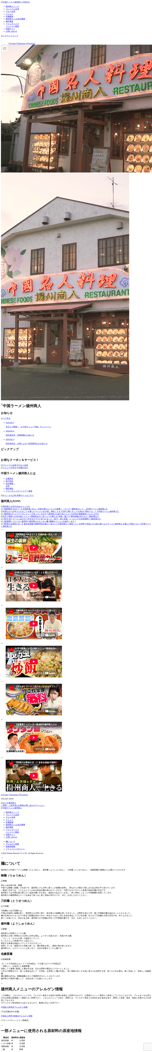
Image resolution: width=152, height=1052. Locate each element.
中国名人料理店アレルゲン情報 (14, 1007)
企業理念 (9, 479)
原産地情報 (10, 847)
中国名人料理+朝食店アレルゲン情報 (16, 1016)
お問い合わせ (11, 31)
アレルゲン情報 (12, 844)
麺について (10, 842)
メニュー (9, 14)
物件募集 (9, 21)
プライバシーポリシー (15, 849)
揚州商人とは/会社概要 (15, 19)
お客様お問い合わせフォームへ (23, 805)
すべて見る (5, 418)
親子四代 (9, 481)
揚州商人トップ (12, 6)
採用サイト (10, 29)
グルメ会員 (10, 11)
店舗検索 (9, 16)
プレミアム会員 (12, 9)
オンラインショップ (9, 36)
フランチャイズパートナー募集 (19, 491)
